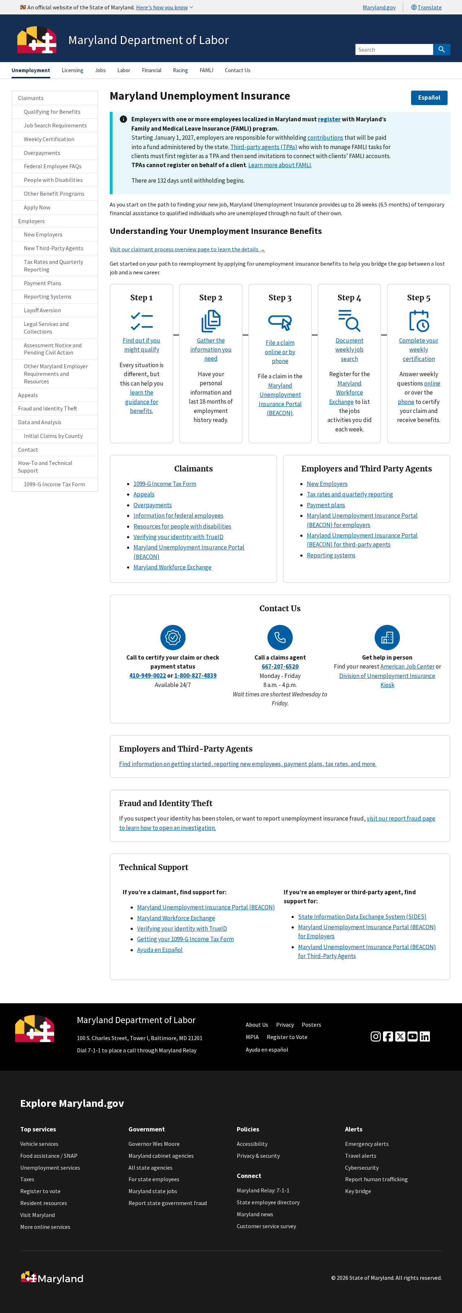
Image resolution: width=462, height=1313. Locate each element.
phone (406, 402)
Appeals (28, 395)
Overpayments (42, 152)
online (432, 383)
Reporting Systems (47, 296)
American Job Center (407, 666)
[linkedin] (425, 1037)
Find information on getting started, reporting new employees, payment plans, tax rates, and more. (247, 764)
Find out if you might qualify (141, 344)
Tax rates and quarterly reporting (350, 494)
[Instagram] (376, 1037)
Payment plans (326, 505)
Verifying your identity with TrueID (178, 537)
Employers (31, 221)
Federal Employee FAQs (53, 166)
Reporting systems (331, 555)
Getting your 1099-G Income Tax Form (185, 939)
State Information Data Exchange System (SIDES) (362, 917)
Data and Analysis (39, 422)
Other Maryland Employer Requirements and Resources (56, 373)
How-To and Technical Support (45, 466)
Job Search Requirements (55, 125)
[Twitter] (400, 1037)
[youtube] (412, 1037)
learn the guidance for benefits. (141, 401)
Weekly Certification (49, 139)
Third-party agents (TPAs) (263, 147)
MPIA (252, 1036)
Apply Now (37, 207)
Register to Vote (287, 1036)
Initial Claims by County (53, 435)
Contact (28, 449)
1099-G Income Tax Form (54, 484)
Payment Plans (42, 283)
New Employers (43, 234)
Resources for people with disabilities (182, 526)
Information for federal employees (178, 515)
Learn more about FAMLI (279, 165)
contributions (325, 138)
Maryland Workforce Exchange (346, 392)
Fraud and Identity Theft (47, 408)
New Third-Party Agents (53, 248)
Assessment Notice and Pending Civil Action (53, 349)
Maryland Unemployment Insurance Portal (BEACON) (206, 907)
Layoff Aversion (42, 310)
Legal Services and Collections (46, 327)
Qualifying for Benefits (52, 111)
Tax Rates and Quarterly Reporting (53, 265)
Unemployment (31, 70)
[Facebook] (388, 1037)
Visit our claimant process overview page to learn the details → (187, 249)
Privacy (285, 1024)
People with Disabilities (53, 179)
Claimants (31, 97)
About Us (257, 1024)
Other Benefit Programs (54, 193)
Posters (311, 1024)
